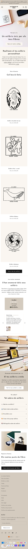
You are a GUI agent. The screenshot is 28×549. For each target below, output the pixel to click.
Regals (3, 488)
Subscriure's (6, 528)
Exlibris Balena (14, 216)
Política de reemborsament (8, 510)
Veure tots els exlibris (14, 271)
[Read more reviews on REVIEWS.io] (14, 307)
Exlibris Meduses (14, 264)
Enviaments (4, 495)
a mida (17, 64)
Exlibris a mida (5, 481)
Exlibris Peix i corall (14, 168)
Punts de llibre (5, 486)
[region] (14, 323)
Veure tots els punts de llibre (11, 468)
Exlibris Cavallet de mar (14, 121)
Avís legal (3, 503)
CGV (2, 500)
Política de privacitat (6, 508)
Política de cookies (6, 505)
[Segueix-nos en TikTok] (16, 532)
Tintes (2, 483)
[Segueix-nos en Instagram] (5, 532)
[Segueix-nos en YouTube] (12, 532)
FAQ (2, 498)
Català (17, 536)
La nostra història (5, 476)
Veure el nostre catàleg (14, 44)
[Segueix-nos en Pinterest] (9, 532)
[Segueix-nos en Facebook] (2, 532)
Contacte (3, 491)
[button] (3, 323)
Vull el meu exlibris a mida (14, 388)
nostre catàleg (7, 62)
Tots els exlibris (5, 478)
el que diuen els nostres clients (15, 288)
